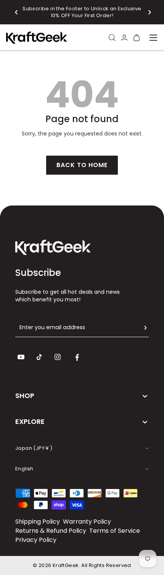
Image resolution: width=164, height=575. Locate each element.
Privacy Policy (35, 539)
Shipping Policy (37, 521)
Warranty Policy (87, 521)
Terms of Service (114, 530)
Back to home (82, 165)
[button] (16, 12)
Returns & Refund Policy (50, 530)
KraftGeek (66, 565)
